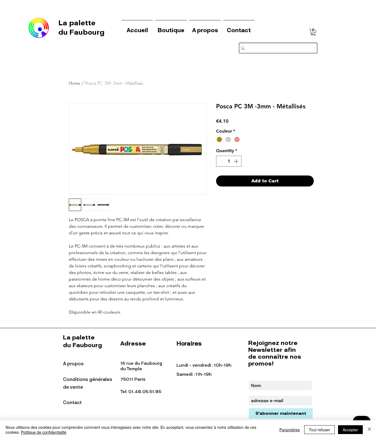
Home (74, 83)
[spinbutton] (229, 161)
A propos (73, 363)
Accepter (350, 429)
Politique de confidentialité (43, 432)
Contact (72, 402)
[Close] (369, 430)
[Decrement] (221, 161)
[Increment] (237, 161)
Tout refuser (319, 429)
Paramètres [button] (289, 429)
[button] (313, 32)
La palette (77, 22)
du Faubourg (81, 32)
